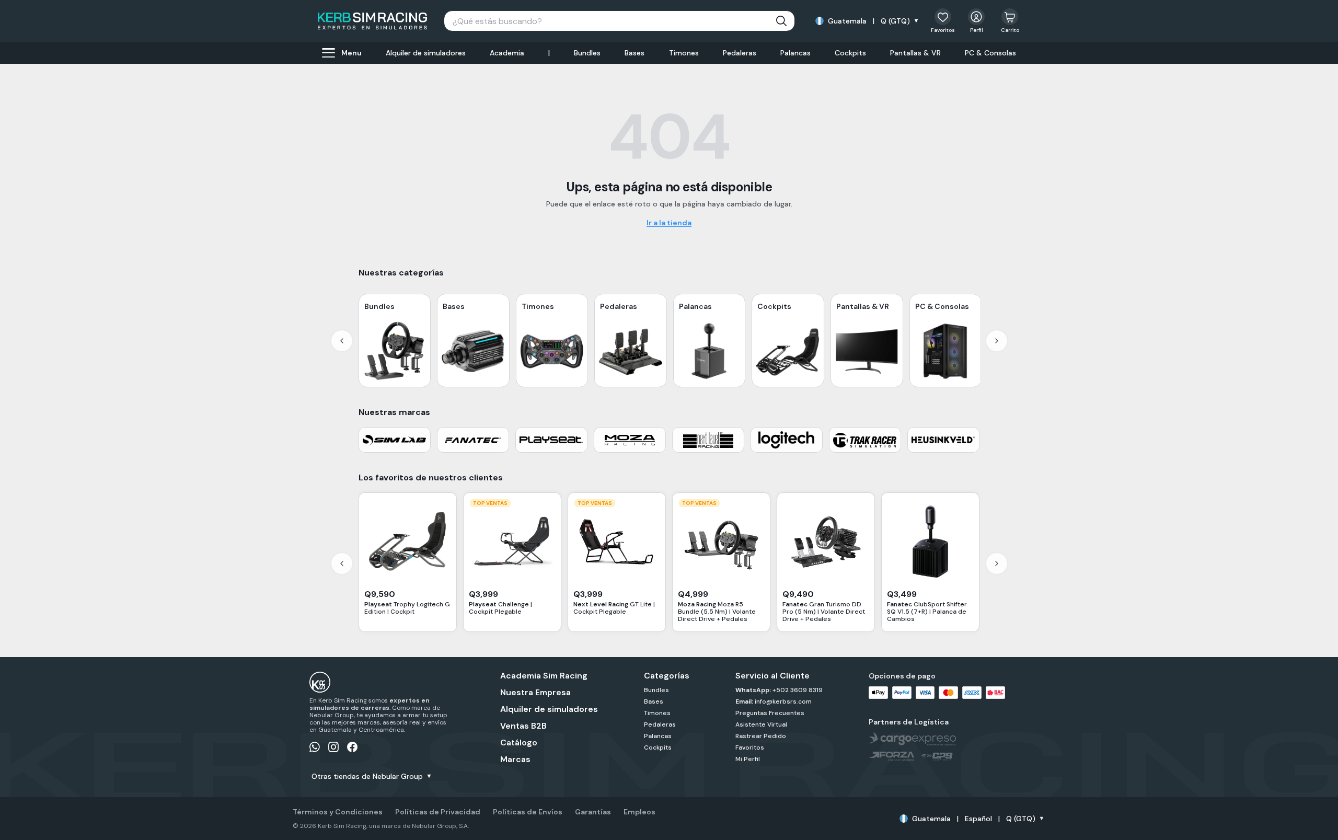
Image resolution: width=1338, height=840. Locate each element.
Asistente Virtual (761, 724)
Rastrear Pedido (760, 736)
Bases (634, 52)
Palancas (795, 52)
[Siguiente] (996, 340)
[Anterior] (341, 340)
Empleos (639, 812)
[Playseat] (551, 440)
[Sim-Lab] (395, 440)
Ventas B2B (523, 726)
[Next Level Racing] (708, 440)
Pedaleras (739, 52)
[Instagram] (333, 747)
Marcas (515, 759)
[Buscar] (781, 21)
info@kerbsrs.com (782, 701)
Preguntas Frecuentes (769, 713)
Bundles (587, 52)
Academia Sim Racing (543, 676)
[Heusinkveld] (943, 440)
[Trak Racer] (865, 440)
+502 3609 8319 (797, 690)
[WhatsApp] (314, 747)
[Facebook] (352, 747)
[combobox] (619, 20)
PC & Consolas (990, 52)
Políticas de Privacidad (437, 812)
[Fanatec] (473, 440)
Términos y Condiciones (338, 812)
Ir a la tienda (669, 222)
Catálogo (518, 743)
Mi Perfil (747, 759)
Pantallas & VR (915, 52)
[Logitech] (787, 440)
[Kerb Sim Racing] (372, 21)
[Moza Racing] (630, 440)
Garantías (593, 812)
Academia (507, 52)
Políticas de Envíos (527, 812)
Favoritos (749, 747)
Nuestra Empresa (535, 692)
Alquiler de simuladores (426, 52)
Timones (684, 52)
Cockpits (850, 52)
